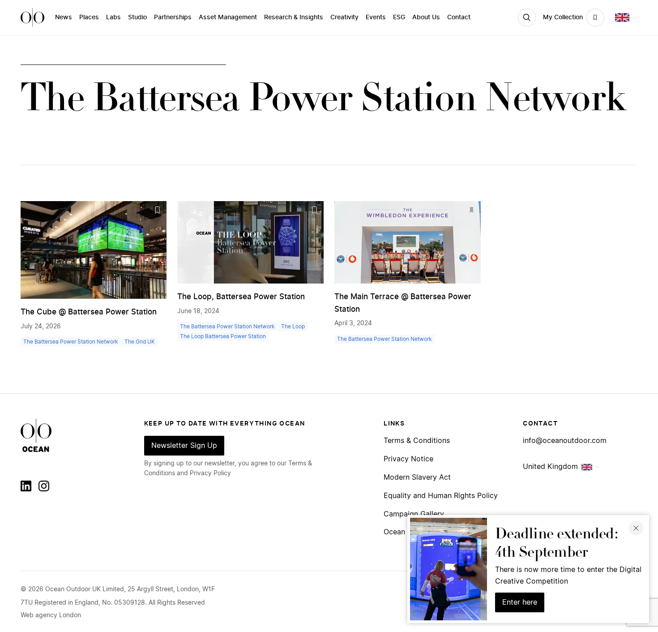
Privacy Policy (210, 473)
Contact (458, 17)
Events (376, 17)
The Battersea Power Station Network (70, 341)
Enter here (519, 602)
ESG (399, 17)
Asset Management (228, 17)
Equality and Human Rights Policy (441, 496)
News (63, 17)
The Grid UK (139, 341)
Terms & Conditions (417, 441)
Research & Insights (293, 17)
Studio (137, 17)
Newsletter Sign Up (184, 445)
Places (89, 17)
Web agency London (51, 615)
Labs (113, 17)
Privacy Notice (408, 459)
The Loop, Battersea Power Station (241, 297)
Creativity (344, 17)
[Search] (527, 17)
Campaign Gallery (414, 514)
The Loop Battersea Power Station (223, 336)
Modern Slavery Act (417, 477)
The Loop (293, 326)
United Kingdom (550, 466)
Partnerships (173, 17)
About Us (426, 17)
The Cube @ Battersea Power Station (89, 312)
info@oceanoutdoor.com (565, 441)
